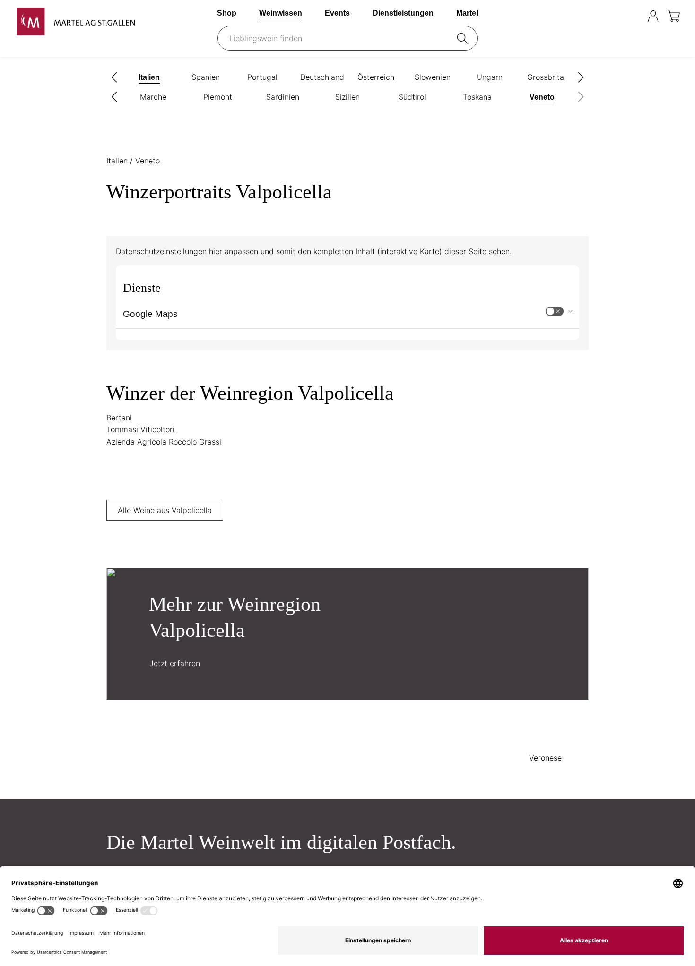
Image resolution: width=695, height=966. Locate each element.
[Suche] (464, 38)
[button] (114, 77)
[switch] (554, 311)
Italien (118, 160)
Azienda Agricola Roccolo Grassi (163, 441)
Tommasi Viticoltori (140, 429)
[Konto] (653, 16)
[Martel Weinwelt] (76, 21)
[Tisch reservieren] (634, 16)
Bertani (119, 417)
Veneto (147, 160)
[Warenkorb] (674, 16)
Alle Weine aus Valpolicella (165, 510)
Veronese (545, 757)
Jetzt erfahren (174, 663)
